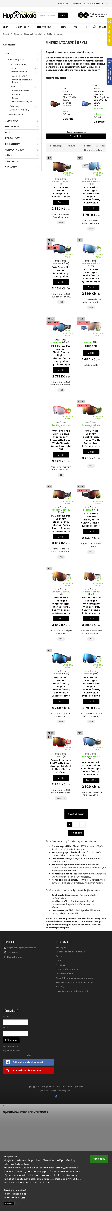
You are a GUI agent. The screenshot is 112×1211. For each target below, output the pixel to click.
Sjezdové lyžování (17, 59)
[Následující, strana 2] (76, 824)
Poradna (60, 965)
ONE (61, 222)
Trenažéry (11, 167)
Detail (61, 202)
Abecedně (100, 146)
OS (61, 475)
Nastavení (9, 1203)
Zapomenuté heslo (12, 1050)
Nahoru (77, 832)
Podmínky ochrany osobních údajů (75, 978)
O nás (59, 960)
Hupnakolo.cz (14, 957)
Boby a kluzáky (15, 114)
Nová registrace (10, 1046)
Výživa (9, 155)
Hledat (63, 15)
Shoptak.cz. (67, 1091)
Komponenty (12, 138)
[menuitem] (8, 27)
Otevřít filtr (76, 136)
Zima (7, 53)
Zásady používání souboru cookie (74, 982)
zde (23, 1197)
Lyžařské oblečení (18, 64)
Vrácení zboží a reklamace (88, 3)
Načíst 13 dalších (76, 814)
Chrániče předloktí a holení (22, 81)
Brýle (12, 86)
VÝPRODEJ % (11, 161)
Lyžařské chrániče (18, 72)
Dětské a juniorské (20, 90)
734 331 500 (13, 952)
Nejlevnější (72, 146)
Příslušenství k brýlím (22, 101)
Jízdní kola (11, 120)
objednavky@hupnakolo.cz (21, 947)
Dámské (16, 94)
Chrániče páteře (20, 76)
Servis (59, 956)
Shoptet (50, 1091)
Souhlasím (99, 1158)
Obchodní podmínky (67, 969)
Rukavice (14, 106)
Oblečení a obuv (14, 149)
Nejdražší (87, 146)
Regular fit (61, 798)
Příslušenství (12, 144)
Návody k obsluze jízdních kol (72, 991)
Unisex (15, 98)
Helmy (13, 68)
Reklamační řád (64, 973)
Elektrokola (12, 126)
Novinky (60, 987)
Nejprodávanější (55, 146)
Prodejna (63, 3)
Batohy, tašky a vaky (19, 110)
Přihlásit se (11, 1040)
